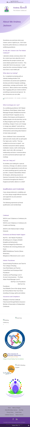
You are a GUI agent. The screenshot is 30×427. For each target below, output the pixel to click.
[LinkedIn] (17, 419)
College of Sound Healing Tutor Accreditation (13, 359)
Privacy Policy (10, 412)
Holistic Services (19, 414)
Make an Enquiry (16, 407)
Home (9, 407)
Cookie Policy (18, 412)
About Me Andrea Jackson (11, 410)
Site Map (21, 410)
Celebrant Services (9, 414)
